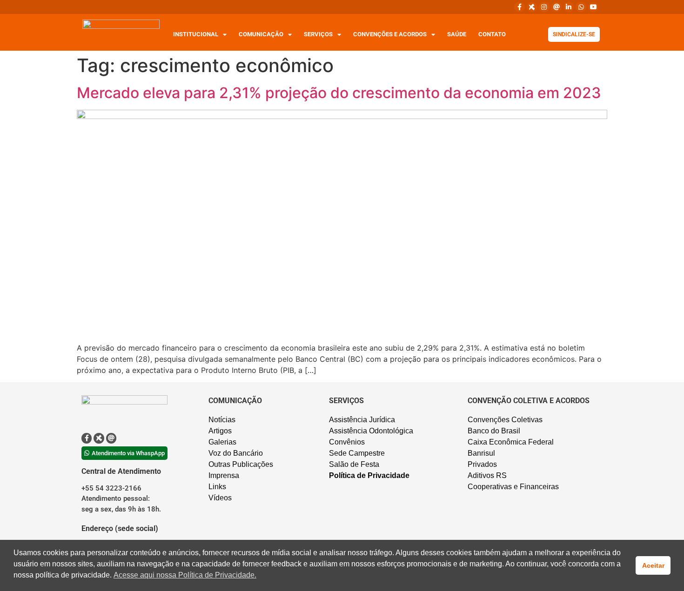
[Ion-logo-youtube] (593, 7)
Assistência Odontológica (371, 431)
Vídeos (220, 498)
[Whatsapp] (581, 7)
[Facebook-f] (519, 7)
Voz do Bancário (235, 453)
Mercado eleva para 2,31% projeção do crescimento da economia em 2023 (339, 93)
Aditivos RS (487, 475)
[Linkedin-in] (568, 7)
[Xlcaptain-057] (532, 7)
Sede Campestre (357, 453)
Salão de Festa (354, 464)
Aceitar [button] (653, 565)
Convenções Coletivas (505, 420)
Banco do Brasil (494, 431)
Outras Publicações (240, 464)
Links (217, 487)
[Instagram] (544, 7)
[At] (556, 7)
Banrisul (481, 453)
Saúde (456, 34)
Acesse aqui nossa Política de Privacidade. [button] (185, 575)
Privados (482, 464)
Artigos (220, 431)
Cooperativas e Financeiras (513, 487)
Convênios (347, 442)
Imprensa (223, 475)
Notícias (221, 420)
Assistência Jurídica (362, 420)
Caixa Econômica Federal (511, 442)
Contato (492, 34)
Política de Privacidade (369, 475)
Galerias (222, 442)
